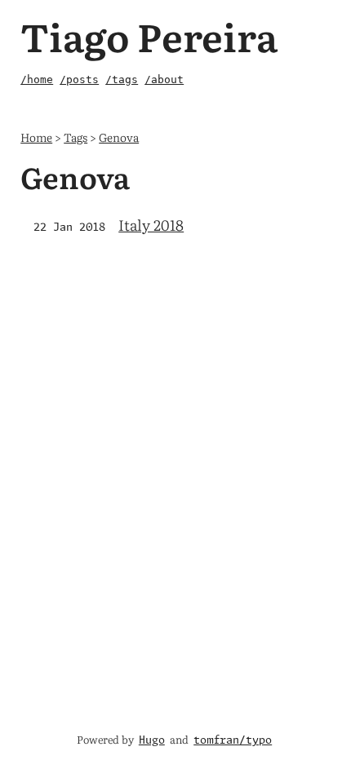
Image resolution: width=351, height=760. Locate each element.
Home (36, 136)
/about (164, 79)
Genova (119, 136)
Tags (75, 136)
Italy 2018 (151, 225)
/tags (121, 79)
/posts (79, 79)
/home (36, 79)
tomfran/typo (232, 741)
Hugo (152, 741)
